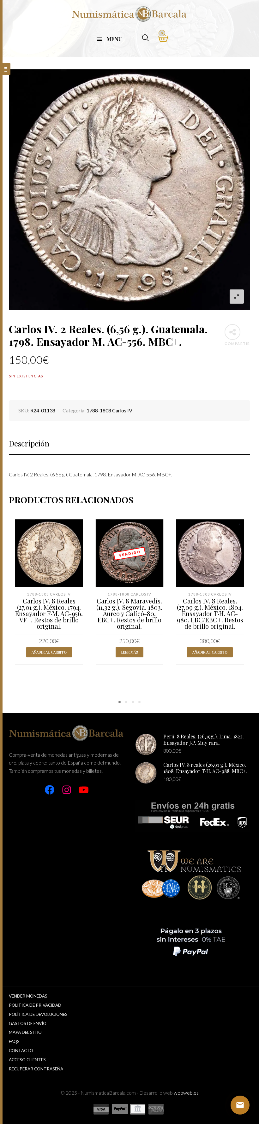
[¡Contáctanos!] (240, 1105)
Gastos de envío (27, 1023)
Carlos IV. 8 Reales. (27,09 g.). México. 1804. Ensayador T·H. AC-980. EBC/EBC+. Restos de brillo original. (210, 613)
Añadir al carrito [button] (49, 652)
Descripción (29, 443)
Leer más (129, 652)
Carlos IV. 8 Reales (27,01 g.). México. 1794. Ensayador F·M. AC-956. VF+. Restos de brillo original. (49, 613)
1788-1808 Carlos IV (109, 410)
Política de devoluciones (38, 1014)
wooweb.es (186, 1093)
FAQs (14, 1041)
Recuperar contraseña (36, 1068)
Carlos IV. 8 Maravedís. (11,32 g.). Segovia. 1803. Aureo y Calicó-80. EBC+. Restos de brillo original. (129, 613)
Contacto (21, 1050)
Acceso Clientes (27, 1059)
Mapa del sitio (25, 1032)
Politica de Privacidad (35, 1005)
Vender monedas (28, 996)
